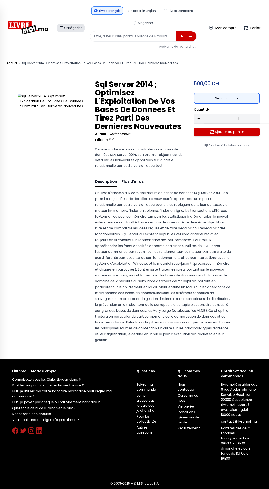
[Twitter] (23, 430)
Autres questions (144, 430)
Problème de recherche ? (178, 47)
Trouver (186, 36)
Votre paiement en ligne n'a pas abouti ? (45, 419)
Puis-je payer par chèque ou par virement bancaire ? (56, 402)
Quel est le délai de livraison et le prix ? (43, 408)
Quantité (201, 109)
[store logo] (28, 27)
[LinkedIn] (39, 430)
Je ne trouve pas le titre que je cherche (145, 403)
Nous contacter (186, 387)
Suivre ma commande (146, 387)
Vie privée (186, 406)
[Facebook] (15, 430)
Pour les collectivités (147, 419)
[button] (50, 126)
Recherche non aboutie (31, 413)
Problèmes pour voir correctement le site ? (48, 385)
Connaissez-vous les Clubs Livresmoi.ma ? (46, 379)
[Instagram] (31, 430)
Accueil (12, 63)
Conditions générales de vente (188, 417)
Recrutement (189, 428)
